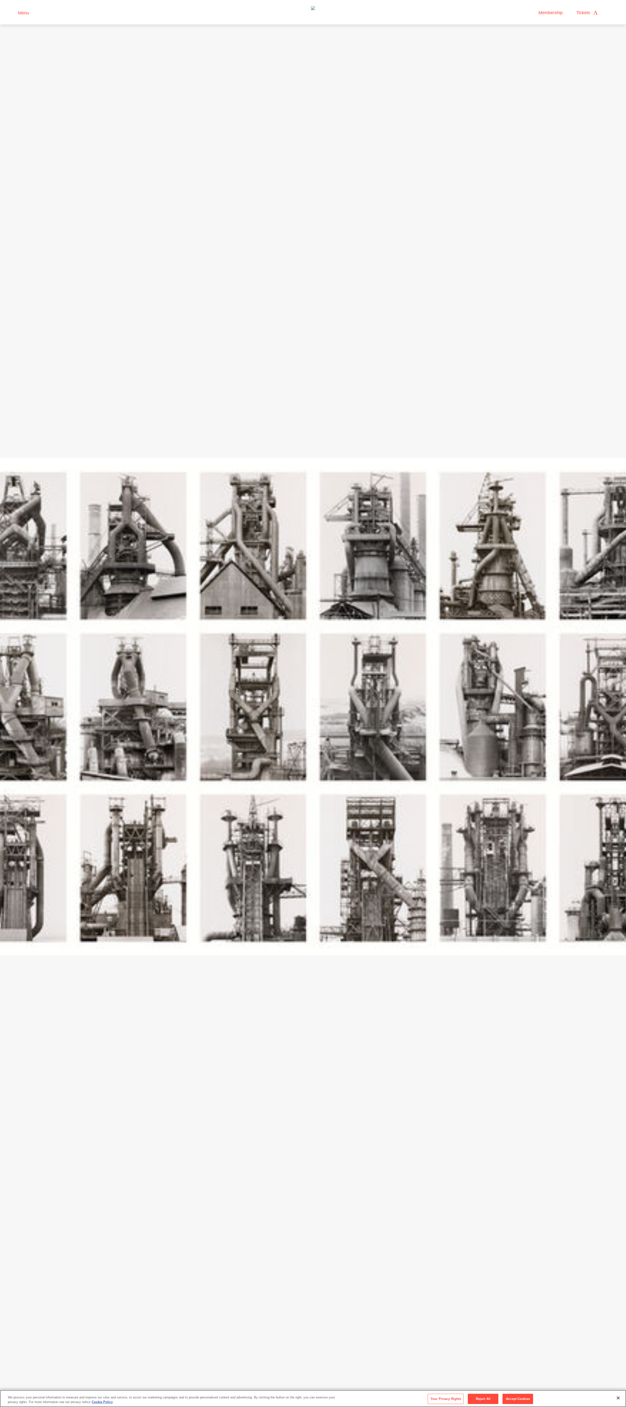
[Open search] (606, 13)
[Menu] (12, 12)
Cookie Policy (102, 1402)
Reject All (483, 1399)
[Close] (618, 1398)
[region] (313, 1398)
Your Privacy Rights (445, 1399)
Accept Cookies (518, 1399)
